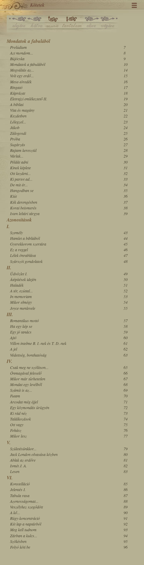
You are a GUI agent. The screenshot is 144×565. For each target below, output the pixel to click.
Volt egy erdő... (22, 75)
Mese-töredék (20, 81)
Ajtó (13, 337)
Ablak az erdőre (22, 460)
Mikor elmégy (21, 302)
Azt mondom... (21, 53)
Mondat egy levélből (26, 384)
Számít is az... (21, 390)
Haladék (16, 285)
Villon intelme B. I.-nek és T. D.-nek (38, 343)
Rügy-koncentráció (25, 518)
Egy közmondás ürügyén (29, 407)
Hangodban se (21, 190)
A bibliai (16, 104)
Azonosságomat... (24, 501)
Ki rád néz (18, 413)
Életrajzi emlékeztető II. (28, 98)
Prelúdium (18, 47)
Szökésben (18, 541)
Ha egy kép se (21, 326)
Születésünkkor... (23, 448)
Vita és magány (22, 110)
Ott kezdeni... (20, 173)
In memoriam (21, 296)
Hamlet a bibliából (25, 238)
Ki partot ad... (21, 179)
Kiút (13, 196)
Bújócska (17, 58)
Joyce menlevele (22, 308)
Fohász (15, 430)
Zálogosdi (18, 133)
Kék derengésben (23, 202)
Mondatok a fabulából (27, 64)
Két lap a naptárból (25, 524)
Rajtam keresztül (23, 150)
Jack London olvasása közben (34, 454)
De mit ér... (19, 184)
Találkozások (20, 418)
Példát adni (19, 162)
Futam (15, 395)
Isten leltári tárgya (25, 213)
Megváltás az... (22, 70)
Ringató (16, 87)
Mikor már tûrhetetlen (27, 378)
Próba (15, 139)
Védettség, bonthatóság (28, 355)
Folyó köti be (20, 547)
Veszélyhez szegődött (26, 506)
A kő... (15, 512)
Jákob (14, 127)
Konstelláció (20, 483)
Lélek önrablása (23, 255)
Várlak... (16, 156)
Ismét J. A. (18, 465)
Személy (16, 232)
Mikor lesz (18, 436)
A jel (13, 349)
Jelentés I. (18, 489)
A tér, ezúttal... (21, 290)
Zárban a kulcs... (23, 535)
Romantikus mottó (24, 320)
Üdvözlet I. (18, 273)
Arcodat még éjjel (24, 401)
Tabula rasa (19, 495)
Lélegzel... (18, 121)
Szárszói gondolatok (26, 261)
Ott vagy (16, 424)
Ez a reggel (19, 249)
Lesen (14, 471)
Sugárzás (17, 144)
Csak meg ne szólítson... (29, 367)
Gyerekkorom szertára (28, 244)
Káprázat (17, 93)
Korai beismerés (23, 207)
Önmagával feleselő (26, 373)
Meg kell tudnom (23, 529)
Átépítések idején (23, 279)
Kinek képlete (20, 167)
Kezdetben (18, 115)
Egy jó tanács (20, 332)
